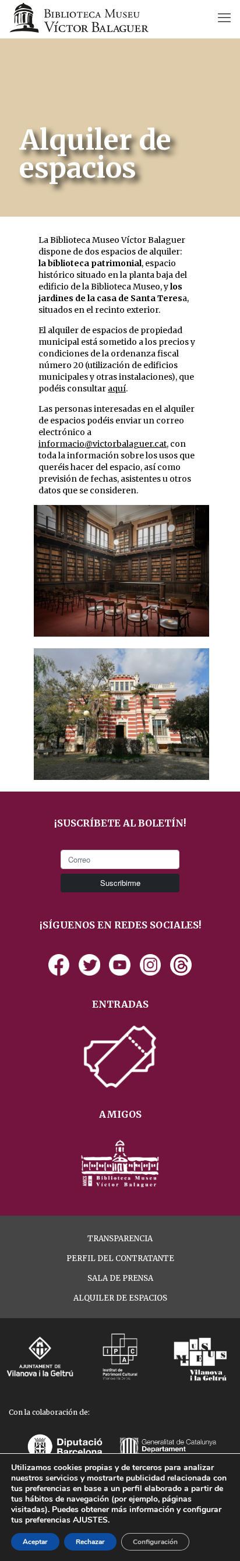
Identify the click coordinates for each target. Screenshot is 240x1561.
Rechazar (90, 1541)
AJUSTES (90, 1520)
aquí (117, 388)
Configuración (155, 1541)
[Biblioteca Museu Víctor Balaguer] (79, 17)
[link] (59, 965)
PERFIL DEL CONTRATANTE (120, 1258)
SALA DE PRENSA (120, 1278)
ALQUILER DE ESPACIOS (120, 1298)
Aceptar (35, 1541)
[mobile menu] (224, 17)
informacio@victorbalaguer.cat (102, 444)
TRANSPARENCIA (120, 1239)
